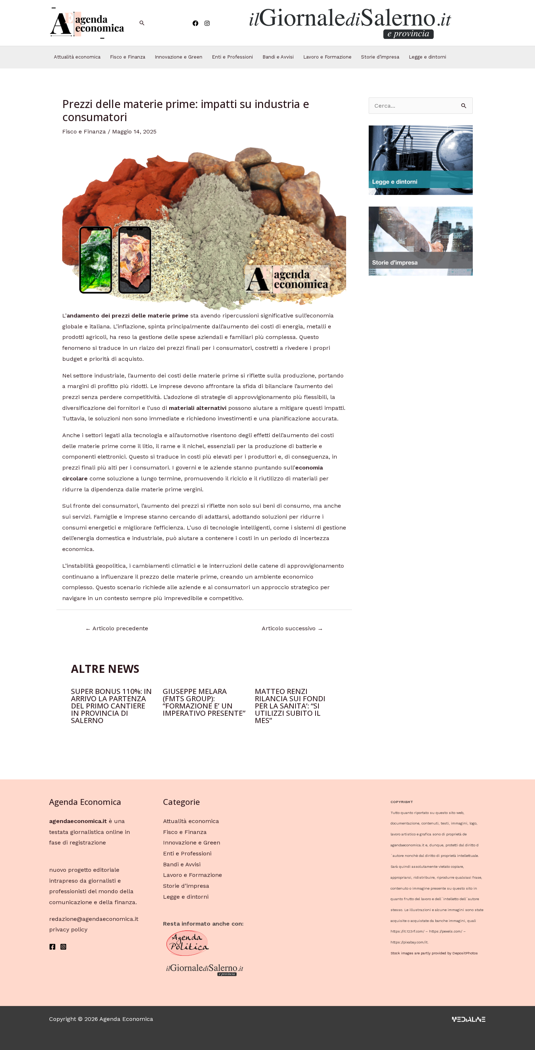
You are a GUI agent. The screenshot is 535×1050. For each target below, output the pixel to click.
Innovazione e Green (178, 57)
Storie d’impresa (380, 57)
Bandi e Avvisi (278, 57)
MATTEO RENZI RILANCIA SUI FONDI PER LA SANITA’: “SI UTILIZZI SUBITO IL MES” (290, 705)
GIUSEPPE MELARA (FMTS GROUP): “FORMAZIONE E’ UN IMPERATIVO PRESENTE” (204, 702)
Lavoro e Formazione (327, 57)
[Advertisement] (421, 396)
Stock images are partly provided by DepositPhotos (434, 953)
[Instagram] (207, 23)
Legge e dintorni (427, 57)
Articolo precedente (116, 628)
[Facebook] (195, 23)
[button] (349, 23)
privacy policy (68, 929)
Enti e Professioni (232, 57)
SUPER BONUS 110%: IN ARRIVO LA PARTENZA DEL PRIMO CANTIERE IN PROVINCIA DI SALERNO (111, 705)
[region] (349, 23)
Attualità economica (77, 57)
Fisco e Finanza (127, 57)
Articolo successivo (292, 628)
